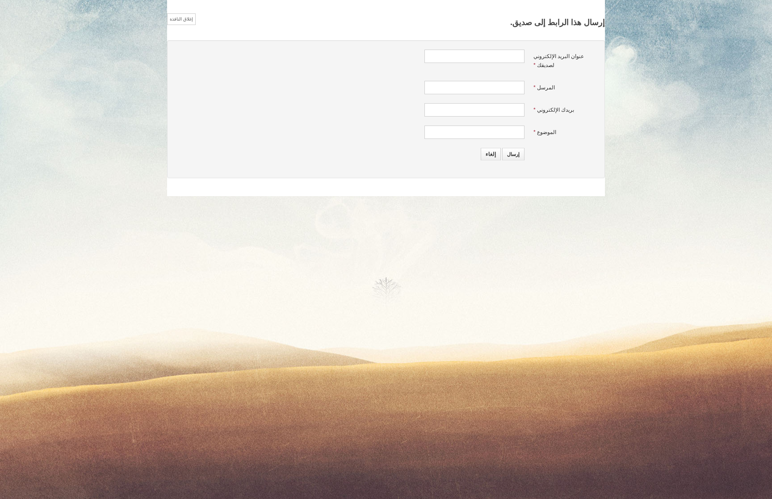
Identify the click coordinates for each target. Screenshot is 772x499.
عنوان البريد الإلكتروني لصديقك (558, 60)
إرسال (513, 154)
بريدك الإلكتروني (553, 110)
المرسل (544, 87)
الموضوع (544, 132)
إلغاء (491, 154)
